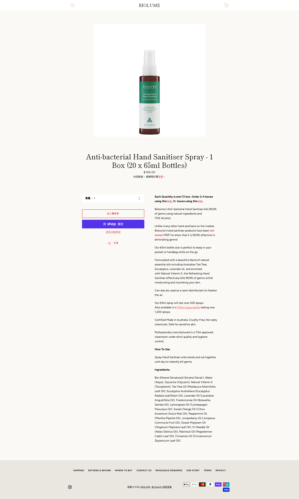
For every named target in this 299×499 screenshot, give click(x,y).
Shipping (78, 470)
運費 (160, 176)
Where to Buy (123, 470)
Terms (207, 470)
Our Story (193, 470)
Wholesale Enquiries (169, 470)
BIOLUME (149, 5)
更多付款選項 (113, 232)
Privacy (221, 470)
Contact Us (144, 470)
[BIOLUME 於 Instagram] (70, 486)
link (169, 201)
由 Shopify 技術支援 (162, 487)
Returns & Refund (99, 470)
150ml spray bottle (188, 307)
